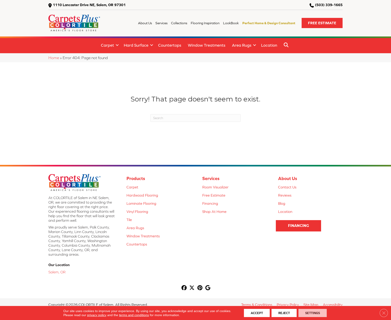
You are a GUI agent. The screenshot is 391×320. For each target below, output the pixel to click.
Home (53, 57)
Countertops (169, 45)
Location (269, 45)
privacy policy (96, 315)
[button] (322, 23)
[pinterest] (200, 288)
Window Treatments (206, 45)
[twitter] (192, 288)
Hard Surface (136, 45)
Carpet (107, 45)
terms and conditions (134, 315)
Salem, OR (56, 272)
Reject (284, 313)
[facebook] (184, 288)
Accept (257, 313)
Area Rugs (241, 45)
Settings (312, 313)
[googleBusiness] (208, 288)
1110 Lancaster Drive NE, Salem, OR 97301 (89, 5)
